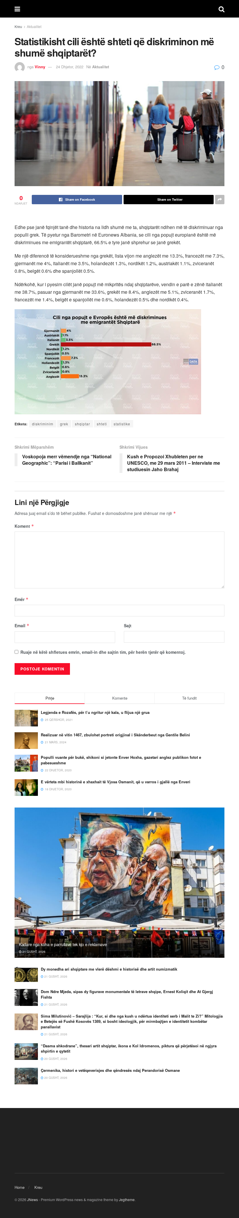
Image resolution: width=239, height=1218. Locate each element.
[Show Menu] (17, 9)
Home (19, 1187)
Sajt (127, 625)
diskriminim (42, 423)
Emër (22, 599)
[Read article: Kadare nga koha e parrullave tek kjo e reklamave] (119, 883)
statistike (122, 423)
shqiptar (82, 423)
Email (22, 625)
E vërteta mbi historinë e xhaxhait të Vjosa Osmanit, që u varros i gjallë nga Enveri (115, 781)
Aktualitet (34, 26)
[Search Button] (221, 9)
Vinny (40, 66)
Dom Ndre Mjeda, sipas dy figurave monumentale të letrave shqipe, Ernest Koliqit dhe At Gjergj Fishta (127, 994)
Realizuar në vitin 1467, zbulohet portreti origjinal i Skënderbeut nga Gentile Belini (115, 735)
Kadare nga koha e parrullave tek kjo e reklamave (63, 944)
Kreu (18, 26)
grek (64, 423)
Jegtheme (127, 1199)
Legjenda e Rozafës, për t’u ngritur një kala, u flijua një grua (95, 712)
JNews (32, 1199)
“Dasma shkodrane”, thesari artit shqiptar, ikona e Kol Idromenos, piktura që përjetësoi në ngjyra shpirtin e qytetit (129, 1048)
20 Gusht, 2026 (55, 1059)
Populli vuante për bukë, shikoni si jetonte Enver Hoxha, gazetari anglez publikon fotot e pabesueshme (121, 759)
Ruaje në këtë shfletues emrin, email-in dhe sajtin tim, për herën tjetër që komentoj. (103, 652)
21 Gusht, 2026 (33, 952)
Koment (24, 526)
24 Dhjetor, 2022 (69, 66)
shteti (102, 423)
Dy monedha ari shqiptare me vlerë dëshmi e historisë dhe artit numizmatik (109, 969)
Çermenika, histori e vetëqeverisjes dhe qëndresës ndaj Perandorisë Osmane (110, 1070)
